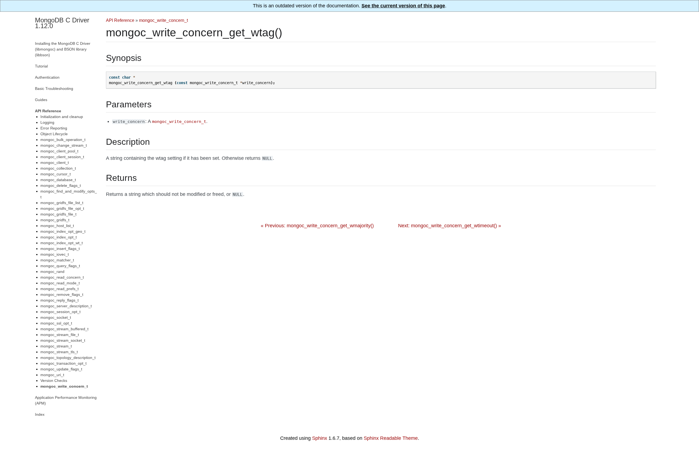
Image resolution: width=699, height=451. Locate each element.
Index (40, 414)
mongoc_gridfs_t (54, 220)
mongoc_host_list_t (57, 225)
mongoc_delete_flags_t (60, 185)
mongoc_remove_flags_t (61, 294)
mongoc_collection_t (58, 168)
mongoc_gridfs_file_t (58, 214)
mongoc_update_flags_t (61, 369)
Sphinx (319, 438)
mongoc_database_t (58, 180)
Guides (41, 100)
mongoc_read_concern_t (62, 277)
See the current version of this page (403, 5)
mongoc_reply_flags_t (59, 300)
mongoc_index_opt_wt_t (61, 243)
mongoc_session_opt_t (60, 311)
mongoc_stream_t (56, 346)
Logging (47, 122)
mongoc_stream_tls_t (59, 352)
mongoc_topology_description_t (68, 357)
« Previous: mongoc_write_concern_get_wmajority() (317, 225)
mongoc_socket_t (55, 317)
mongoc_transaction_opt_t (63, 363)
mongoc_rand (52, 271)
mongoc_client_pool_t (59, 151)
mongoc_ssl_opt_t (56, 323)
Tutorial (41, 66)
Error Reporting (53, 128)
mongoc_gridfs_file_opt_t (62, 208)
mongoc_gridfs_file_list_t (61, 203)
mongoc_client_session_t (62, 157)
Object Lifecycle (54, 134)
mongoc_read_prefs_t (59, 289)
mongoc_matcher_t (57, 260)
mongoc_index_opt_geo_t (62, 231)
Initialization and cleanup (61, 116)
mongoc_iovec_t (54, 254)
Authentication (47, 77)
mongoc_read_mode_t (60, 283)
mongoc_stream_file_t (59, 334)
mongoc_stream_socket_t (62, 340)
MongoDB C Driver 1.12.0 (62, 23)
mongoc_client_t (54, 162)
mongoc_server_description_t (66, 306)
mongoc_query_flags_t (60, 266)
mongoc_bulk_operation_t (62, 139)
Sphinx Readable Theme (391, 438)
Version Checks (53, 380)
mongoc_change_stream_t (63, 145)
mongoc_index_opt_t (58, 237)
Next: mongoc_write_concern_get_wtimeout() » (449, 225)
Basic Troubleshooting (54, 88)
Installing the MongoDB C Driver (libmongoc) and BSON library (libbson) (62, 49)
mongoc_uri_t (52, 375)
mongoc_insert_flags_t (60, 248)
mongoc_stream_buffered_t (64, 329)
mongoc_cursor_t (55, 174)
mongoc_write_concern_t (163, 20)
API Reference (120, 20)
